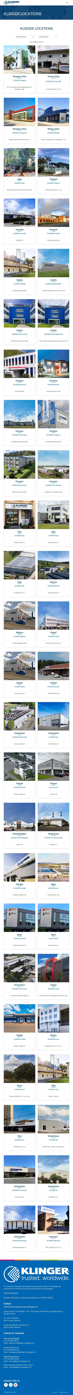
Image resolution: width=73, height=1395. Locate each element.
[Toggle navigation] (67, 3)
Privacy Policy (63, 1392)
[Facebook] (6, 1385)
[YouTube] (15, 1385)
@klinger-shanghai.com (23, 1367)
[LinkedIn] (11, 1385)
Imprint (55, 1392)
